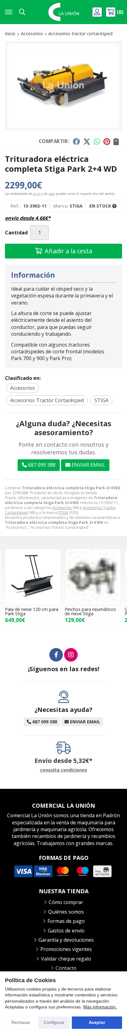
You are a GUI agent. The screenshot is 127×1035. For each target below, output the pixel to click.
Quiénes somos (66, 911)
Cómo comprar (66, 902)
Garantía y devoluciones (66, 939)
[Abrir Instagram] (71, 655)
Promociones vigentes (66, 949)
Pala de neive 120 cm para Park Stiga (31, 611)
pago (51, 193)
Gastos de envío (66, 930)
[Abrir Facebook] (56, 655)
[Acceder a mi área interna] (97, 12)
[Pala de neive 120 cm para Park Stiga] (33, 576)
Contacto (65, 968)
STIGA (63, 512)
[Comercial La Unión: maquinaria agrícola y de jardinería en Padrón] (63, 12)
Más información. (100, 1006)
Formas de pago (66, 921)
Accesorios (62, 507)
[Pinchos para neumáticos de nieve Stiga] (93, 576)
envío (37, 193)
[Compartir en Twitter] (86, 141)
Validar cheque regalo (66, 958)
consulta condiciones (63, 770)
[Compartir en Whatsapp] (97, 141)
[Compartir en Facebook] (76, 141)
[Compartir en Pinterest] (106, 141)
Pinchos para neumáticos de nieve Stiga (90, 611)
